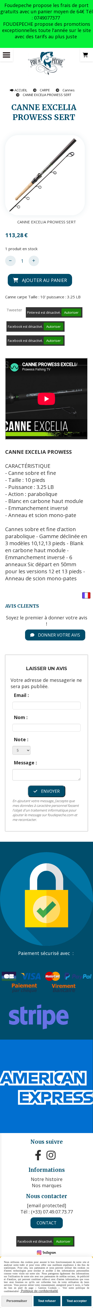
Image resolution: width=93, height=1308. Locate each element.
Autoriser (71, 312)
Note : (21, 739)
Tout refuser (47, 1301)
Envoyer (50, 791)
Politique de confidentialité (39, 1291)
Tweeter (14, 309)
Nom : (21, 717)
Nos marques (46, 1185)
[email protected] (46, 1205)
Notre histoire (47, 1179)
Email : (21, 695)
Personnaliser (16, 1301)
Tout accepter (77, 1301)
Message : (25, 762)
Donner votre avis (58, 635)
